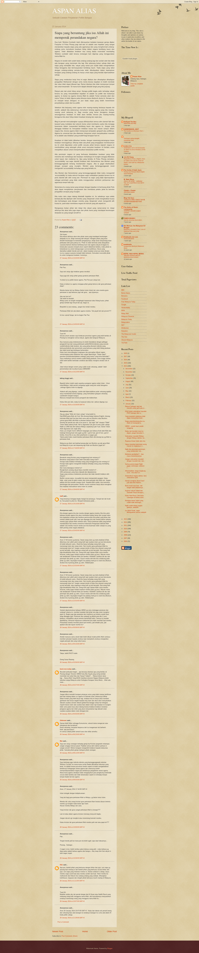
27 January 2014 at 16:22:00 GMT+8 (72, 372)
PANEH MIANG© (129, 218)
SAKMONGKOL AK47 (131, 129)
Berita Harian (125, 293)
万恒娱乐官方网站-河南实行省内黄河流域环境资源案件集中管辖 (134, 200)
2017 (125, 356)
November (129, 372)
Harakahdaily (125, 307)
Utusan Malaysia (127, 340)
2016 (125, 360)
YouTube (124, 343)
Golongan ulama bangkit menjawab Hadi (131, 139)
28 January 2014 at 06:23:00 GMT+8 (72, 734)
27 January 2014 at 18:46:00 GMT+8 (72, 489)
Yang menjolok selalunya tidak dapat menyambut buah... (135, 417)
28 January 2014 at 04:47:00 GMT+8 (72, 685)
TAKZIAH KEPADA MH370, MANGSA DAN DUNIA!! (132, 256)
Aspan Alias (66, 220)
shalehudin (128, 244)
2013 (125, 519)
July (127, 385)
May (127, 391)
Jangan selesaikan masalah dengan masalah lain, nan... (135, 460)
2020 (125, 353)
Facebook (124, 299)
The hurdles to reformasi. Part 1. (134, 131)
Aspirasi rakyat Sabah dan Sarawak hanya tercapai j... (135, 491)
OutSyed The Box (130, 122)
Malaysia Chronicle (127, 316)
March (128, 397)
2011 (125, 525)
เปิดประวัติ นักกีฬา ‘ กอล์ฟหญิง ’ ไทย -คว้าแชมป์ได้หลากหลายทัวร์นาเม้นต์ (134, 183)
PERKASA (125, 328)
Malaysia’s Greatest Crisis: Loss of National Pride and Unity (134, 230)
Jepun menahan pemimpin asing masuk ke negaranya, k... (136, 445)
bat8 (61, 496)
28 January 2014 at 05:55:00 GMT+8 (72, 714)
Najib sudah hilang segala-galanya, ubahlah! (134, 506)
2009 (125, 532)
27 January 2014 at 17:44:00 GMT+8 (72, 448)
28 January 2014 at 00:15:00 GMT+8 (72, 644)
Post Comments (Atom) (69, 936)
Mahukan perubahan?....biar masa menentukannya (134, 455)
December (129, 369)
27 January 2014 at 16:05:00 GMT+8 (72, 324)
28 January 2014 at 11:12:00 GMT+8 (72, 881)
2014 (125, 366)
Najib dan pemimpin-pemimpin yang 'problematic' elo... (135, 450)
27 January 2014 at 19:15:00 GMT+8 (72, 504)
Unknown (63, 720)
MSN (123, 310)
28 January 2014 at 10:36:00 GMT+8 (72, 858)
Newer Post (57, 931)
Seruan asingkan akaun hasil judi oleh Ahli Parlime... (134, 481)
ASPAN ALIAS (74, 10)
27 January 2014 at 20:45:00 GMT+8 (72, 530)
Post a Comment (63, 922)
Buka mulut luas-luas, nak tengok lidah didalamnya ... (135, 486)
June (127, 388)
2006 (125, 541)
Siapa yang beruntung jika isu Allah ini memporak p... (135, 422)
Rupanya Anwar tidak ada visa (135, 441)
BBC (122, 290)
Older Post (112, 931)
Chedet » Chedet (129, 190)
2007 (125, 538)
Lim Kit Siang (129, 157)
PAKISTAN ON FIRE (130, 123)
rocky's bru (128, 146)
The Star (124, 337)
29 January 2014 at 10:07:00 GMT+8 (72, 901)
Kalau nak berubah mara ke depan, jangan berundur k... (135, 432)
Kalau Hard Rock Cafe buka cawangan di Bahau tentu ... (135, 496)
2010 (125, 529)
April (127, 394)
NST (122, 325)
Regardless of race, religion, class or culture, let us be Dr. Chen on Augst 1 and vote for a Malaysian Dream (134, 161)
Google (123, 305)
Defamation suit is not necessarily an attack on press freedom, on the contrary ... (134, 149)
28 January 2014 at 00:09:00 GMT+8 (72, 627)
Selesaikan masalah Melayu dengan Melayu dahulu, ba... (135, 437)
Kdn (61, 865)
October (128, 375)
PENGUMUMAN (129, 239)
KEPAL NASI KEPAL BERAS (134, 254)
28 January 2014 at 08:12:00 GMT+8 (72, 753)
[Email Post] (80, 220)
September (129, 378)
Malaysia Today (126, 319)
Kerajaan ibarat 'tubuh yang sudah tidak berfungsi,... (134, 501)
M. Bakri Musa (129, 179)
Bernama (124, 296)
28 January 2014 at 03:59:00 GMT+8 (72, 662)
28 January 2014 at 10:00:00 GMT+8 (72, 827)
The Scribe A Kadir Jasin (133, 170)
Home (85, 931)
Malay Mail (125, 313)
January (128, 404)
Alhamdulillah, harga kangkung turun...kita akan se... (135, 471)
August (128, 381)
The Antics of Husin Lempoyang (131, 208)
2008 (125, 535)
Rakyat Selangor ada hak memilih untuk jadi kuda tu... (135, 407)
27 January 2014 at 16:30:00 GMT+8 (72, 405)
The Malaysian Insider (128, 334)
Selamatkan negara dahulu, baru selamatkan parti (136, 476)
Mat (61, 741)
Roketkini (124, 331)
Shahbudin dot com (131, 237)
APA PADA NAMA (129, 192)
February (129, 400)
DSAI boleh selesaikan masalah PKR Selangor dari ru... (135, 412)
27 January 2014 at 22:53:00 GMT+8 (72, 565)
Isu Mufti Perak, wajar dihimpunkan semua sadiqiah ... (135, 512)
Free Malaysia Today (128, 302)
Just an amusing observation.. (133, 220)
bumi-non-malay (66, 669)
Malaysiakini (125, 322)
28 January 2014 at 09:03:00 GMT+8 (72, 780)
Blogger (109, 948)
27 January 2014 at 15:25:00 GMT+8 (72, 258)
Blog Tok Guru (129, 198)
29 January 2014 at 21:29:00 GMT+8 (72, 918)
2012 (125, 522)
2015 (125, 363)
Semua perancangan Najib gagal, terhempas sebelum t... (134, 465)
